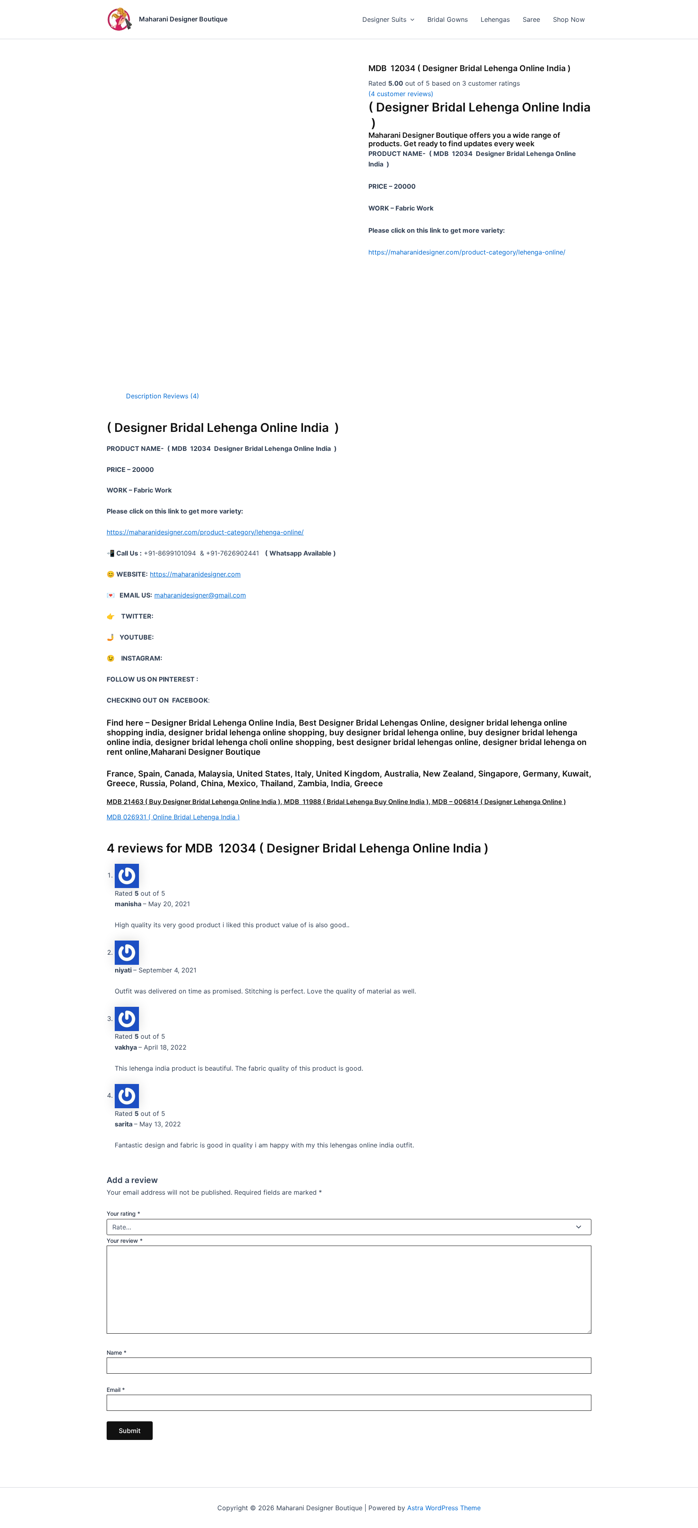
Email (116, 1389)
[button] (410, 19)
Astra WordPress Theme (444, 1508)
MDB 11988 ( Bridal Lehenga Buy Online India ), (358, 802)
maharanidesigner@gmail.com (200, 595)
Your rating (123, 1213)
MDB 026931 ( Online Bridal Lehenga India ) (173, 817)
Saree (531, 19)
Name (116, 1352)
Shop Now (569, 19)
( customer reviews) (400, 94)
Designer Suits (384, 19)
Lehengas (495, 19)
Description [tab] (143, 396)
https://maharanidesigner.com (195, 574)
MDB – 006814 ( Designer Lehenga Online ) (499, 802)
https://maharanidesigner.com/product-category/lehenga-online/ (467, 252)
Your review (125, 1240)
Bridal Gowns (447, 19)
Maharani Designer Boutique (183, 19)
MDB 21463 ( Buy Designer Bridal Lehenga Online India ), (195, 802)
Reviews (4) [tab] (181, 396)
